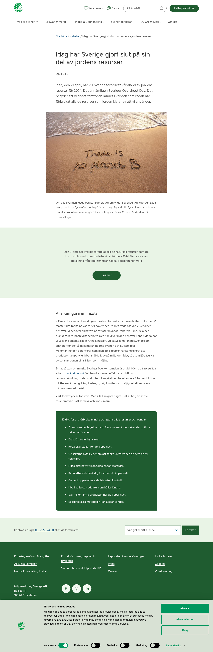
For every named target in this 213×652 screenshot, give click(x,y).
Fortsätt (190, 530)
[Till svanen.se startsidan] (18, 8)
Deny (185, 630)
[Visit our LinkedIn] (87, 588)
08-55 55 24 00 (44, 530)
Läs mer (106, 275)
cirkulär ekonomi (73, 373)
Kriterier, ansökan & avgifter (32, 556)
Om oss (112, 571)
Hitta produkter (184, 8)
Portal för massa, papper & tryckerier (78, 558)
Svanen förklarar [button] (121, 22)
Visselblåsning (164, 571)
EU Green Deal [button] (150, 22)
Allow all (185, 608)
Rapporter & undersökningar (126, 556)
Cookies (160, 564)
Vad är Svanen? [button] (27, 22)
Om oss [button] (172, 22)
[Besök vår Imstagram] (76, 588)
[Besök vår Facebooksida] (66, 588)
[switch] (95, 645)
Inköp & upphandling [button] (88, 22)
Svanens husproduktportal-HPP (81, 568)
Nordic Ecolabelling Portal (30, 571)
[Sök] (162, 9)
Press (111, 564)
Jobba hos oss (163, 556)
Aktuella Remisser (25, 564)
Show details (173, 645)
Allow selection (185, 619)
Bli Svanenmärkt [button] (56, 22)
